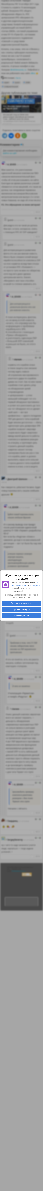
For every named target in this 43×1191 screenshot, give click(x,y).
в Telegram (35, 585)
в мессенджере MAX (24, 584)
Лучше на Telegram (21, 609)
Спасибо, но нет (21, 616)
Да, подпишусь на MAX (21, 603)
